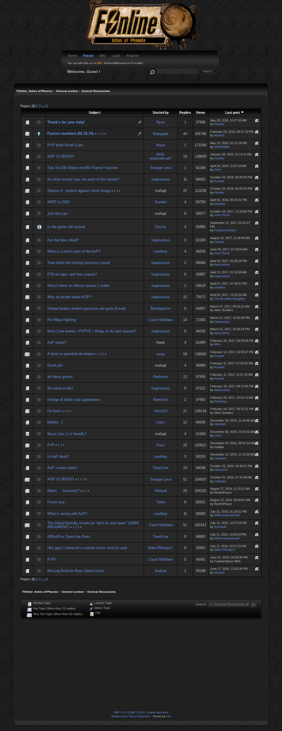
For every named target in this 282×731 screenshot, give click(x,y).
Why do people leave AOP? (69, 297)
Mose (160, 145)
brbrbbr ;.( (55, 422)
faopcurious (160, 179)
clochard (220, 424)
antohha (219, 203)
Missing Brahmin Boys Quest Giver (75, 571)
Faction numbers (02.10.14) (70, 133)
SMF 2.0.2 (120, 712)
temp (161, 354)
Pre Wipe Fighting (61, 320)
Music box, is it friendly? (66, 434)
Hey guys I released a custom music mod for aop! (87, 548)
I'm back (54, 411)
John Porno (222, 215)
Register (132, 55)
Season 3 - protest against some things (78, 191)
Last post (233, 112)
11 (46, 106)
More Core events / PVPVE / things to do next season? (91, 331)
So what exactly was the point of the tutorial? (83, 179)
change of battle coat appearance (74, 400)
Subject (95, 112)
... (43, 106)
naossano (220, 469)
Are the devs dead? (62, 240)
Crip (168, 716)
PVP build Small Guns (65, 145)
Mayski (219, 124)
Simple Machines (157, 712)
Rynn (160, 122)
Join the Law (57, 213)
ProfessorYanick (225, 230)
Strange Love (160, 168)
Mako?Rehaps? (160, 548)
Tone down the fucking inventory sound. (79, 263)
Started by (161, 112)
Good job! (55, 365)
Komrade (220, 526)
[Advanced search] (152, 71)
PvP (50, 445)
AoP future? (56, 342)
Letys (160, 422)
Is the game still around (66, 227)
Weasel (161, 491)
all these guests (60, 377)
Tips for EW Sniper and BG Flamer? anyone (82, 168)
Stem (217, 169)
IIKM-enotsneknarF (161, 156)
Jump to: (201, 604)
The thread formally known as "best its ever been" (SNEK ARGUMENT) (93, 525)
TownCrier (161, 468)
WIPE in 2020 (58, 202)
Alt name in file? (60, 388)
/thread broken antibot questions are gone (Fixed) (86, 308)
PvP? (51, 559)
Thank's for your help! (66, 122)
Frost (160, 445)
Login (116, 55)
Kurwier (219, 158)
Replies (185, 112)
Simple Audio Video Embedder (130, 716)
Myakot (219, 135)
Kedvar (160, 571)
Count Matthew (161, 320)
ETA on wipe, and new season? (72, 274)
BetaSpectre (160, 308)
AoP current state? (62, 468)
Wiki (102, 55)
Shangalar (161, 134)
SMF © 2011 (137, 712)
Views (200, 112)
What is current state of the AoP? (74, 251)
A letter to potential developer (70, 354)
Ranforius (160, 377)
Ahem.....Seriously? (63, 491)
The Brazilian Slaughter (229, 298)
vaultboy (160, 251)
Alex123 (160, 411)
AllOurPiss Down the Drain (68, 536)
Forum (88, 55)
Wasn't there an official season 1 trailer (78, 286)
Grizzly (160, 227)
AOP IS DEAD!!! (60, 156)
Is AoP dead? (58, 456)
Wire (217, 344)
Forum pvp (55, 502)
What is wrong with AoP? (67, 514)
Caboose (220, 481)
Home (72, 55)
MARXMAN (221, 147)
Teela (160, 502)
